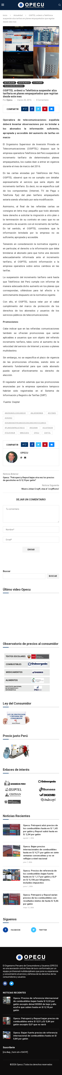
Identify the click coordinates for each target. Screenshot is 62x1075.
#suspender (48, 428)
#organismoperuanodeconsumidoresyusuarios (25, 423)
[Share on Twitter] (38, 109)
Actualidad (18, 15)
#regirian (34, 428)
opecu (36, 433)
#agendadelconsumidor (15, 413)
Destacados (24, 83)
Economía (37, 83)
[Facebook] (5, 983)
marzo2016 (24, 433)
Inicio (5, 15)
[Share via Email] (51, 109)
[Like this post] (26, 109)
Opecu (9, 100)
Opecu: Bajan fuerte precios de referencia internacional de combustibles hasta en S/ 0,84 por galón (35, 1035)
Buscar (7, 571)
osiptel (47, 433)
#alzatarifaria (37, 413)
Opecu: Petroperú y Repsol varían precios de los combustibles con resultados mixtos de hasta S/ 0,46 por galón (40, 899)
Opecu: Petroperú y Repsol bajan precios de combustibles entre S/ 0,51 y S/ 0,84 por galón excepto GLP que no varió (36, 1021)
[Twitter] (11, 983)
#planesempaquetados (15, 428)
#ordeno (8, 418)
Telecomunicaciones (13, 86)
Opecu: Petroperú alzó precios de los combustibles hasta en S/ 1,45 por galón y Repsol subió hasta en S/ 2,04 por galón (40, 830)
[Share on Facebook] (32, 109)
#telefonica (10, 433)
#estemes (52, 413)
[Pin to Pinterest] (44, 109)
